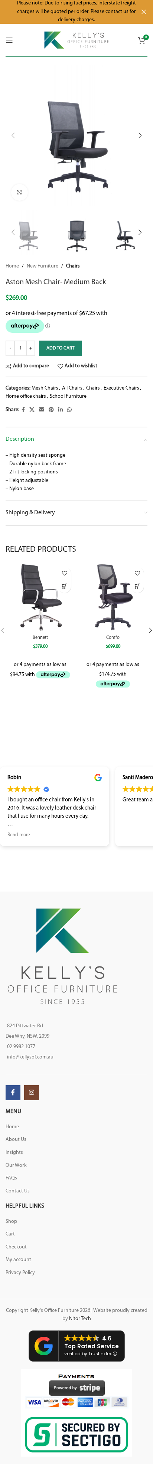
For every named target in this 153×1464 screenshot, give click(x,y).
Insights (14, 1152)
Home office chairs (26, 396)
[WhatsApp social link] (69, 410)
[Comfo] (112, 597)
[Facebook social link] (23, 410)
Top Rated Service (91, 1346)
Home (12, 266)
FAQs (11, 1178)
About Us (16, 1139)
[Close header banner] (143, 12)
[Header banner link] (65, 12)
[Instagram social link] (31, 1092)
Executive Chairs (121, 388)
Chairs (73, 266)
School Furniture (68, 396)
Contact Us (18, 1191)
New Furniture (42, 266)
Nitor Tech (80, 1319)
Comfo (113, 638)
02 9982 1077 (21, 1047)
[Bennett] (40, 597)
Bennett (40, 638)
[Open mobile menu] (9, 40)
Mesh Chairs (45, 388)
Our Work (16, 1165)
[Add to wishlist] (64, 573)
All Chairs (72, 388)
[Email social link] (41, 410)
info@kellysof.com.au (30, 1057)
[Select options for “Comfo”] (137, 586)
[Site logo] (76, 40)
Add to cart (60, 348)
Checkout (16, 1247)
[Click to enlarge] (19, 192)
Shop (11, 1221)
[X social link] (32, 410)
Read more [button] (18, 835)
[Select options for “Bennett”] (64, 586)
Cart (10, 1234)
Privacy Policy (20, 1273)
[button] (13, 135)
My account (18, 1260)
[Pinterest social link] (51, 410)
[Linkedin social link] (60, 410)
